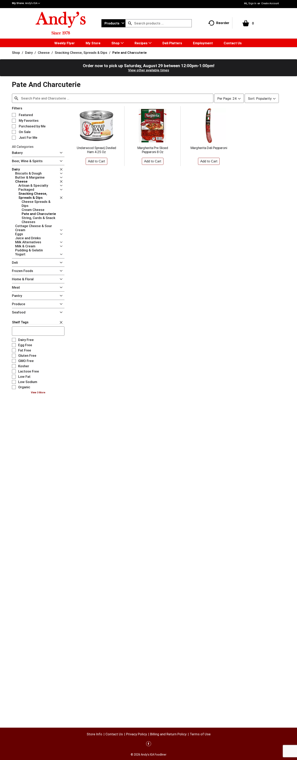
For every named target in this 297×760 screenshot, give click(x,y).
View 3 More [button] (38, 392)
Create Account (270, 3)
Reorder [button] (222, 23)
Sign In (252, 3)
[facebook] (148, 744)
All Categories (23, 147)
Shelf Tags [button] (20, 322)
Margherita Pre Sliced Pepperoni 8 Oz (152, 150)
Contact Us (114, 734)
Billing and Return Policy (168, 734)
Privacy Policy (136, 734)
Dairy (29, 53)
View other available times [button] (148, 70)
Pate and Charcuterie (129, 53)
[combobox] (113, 23)
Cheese (44, 53)
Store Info (94, 734)
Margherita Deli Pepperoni (209, 148)
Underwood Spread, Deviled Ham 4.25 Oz (96, 150)
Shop (16, 53)
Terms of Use (200, 734)
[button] (32, 3)
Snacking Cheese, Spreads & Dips (81, 53)
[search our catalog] (129, 23)
